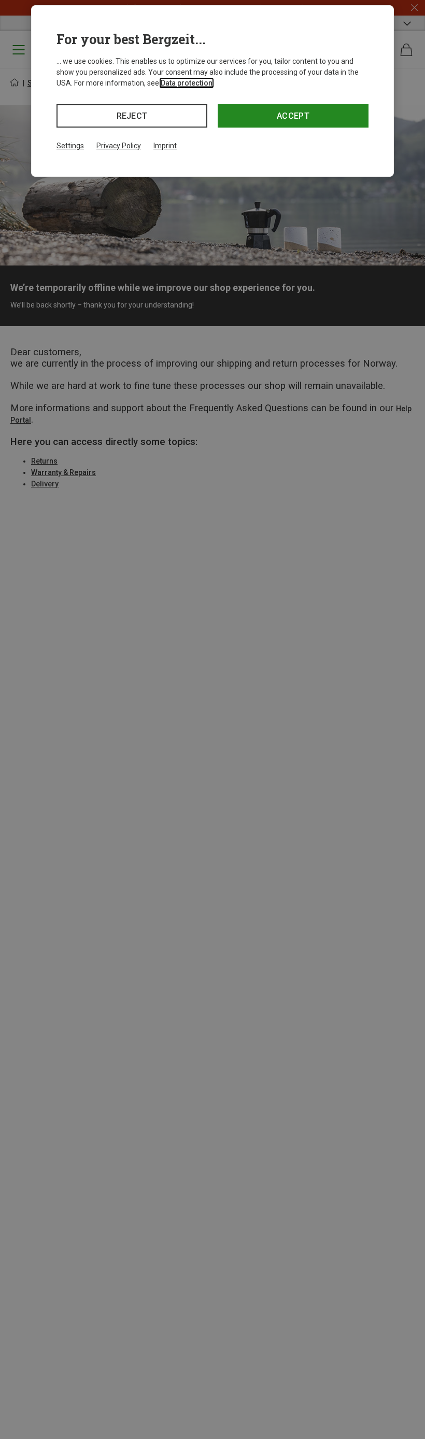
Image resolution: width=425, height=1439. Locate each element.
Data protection (186, 83)
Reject (132, 116)
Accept (293, 116)
